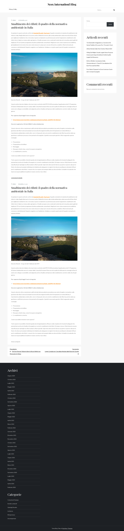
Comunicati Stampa (16, 178)
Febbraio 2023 (12, 394)
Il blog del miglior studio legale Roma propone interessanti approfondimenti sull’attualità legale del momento (100, 55)
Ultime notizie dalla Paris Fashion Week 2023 (99, 49)
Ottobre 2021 (12, 442)
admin (14, 20)
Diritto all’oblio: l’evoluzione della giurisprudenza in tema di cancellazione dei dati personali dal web (99, 63)
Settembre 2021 (12, 446)
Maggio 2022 (11, 416)
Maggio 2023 (11, 387)
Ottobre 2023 (12, 379)
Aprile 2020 (11, 483)
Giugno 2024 (11, 376)
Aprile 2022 (11, 420)
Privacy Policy (13, 9)
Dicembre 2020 (12, 469)
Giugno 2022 (11, 413)
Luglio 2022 (11, 409)
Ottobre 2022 (12, 398)
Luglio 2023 (11, 383)
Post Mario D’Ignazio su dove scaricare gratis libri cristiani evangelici (99, 70)
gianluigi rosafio (12, 507)
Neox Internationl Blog (62, 4)
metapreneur (11, 515)
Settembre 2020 (12, 472)
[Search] (114, 10)
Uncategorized (12, 518)
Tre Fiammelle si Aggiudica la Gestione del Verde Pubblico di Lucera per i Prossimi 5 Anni (100, 44)
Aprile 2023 (11, 390)
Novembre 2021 (12, 439)
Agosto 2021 (11, 450)
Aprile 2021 (11, 461)
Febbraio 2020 (12, 487)
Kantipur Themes (67, 528)
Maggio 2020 (11, 480)
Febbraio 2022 (12, 428)
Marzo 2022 (11, 424)
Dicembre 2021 (12, 435)
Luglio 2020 (11, 476)
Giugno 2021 (11, 457)
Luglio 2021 (11, 454)
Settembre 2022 (12, 402)
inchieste (10, 511)
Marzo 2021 (11, 465)
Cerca (88, 21)
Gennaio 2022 (12, 431)
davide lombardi (12, 503)
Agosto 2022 (11, 405)
